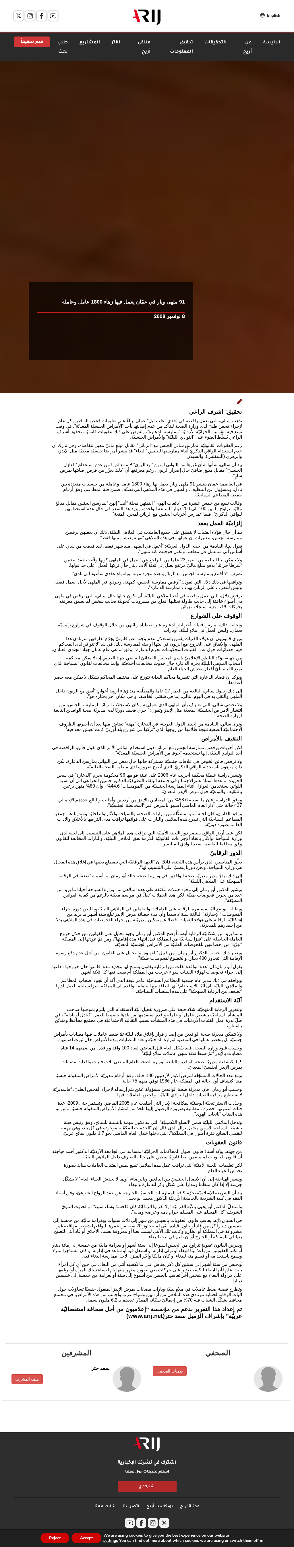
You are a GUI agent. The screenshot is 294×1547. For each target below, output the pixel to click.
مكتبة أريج (190, 1506)
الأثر (115, 42)
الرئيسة (271, 42)
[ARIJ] (147, 1444)
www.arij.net (145, 1316)
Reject (55, 1538)
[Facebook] (42, 16)
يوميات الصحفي (169, 1371)
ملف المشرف (27, 1379)
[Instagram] (30, 16)
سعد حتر (100, 1368)
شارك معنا (104, 1506)
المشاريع (89, 42)
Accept (86, 1538)
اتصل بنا (131, 1506)
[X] (19, 16)
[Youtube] (53, 16)
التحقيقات (215, 42)
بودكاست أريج (159, 1506)
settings (110, 1540)
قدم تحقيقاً (32, 42)
